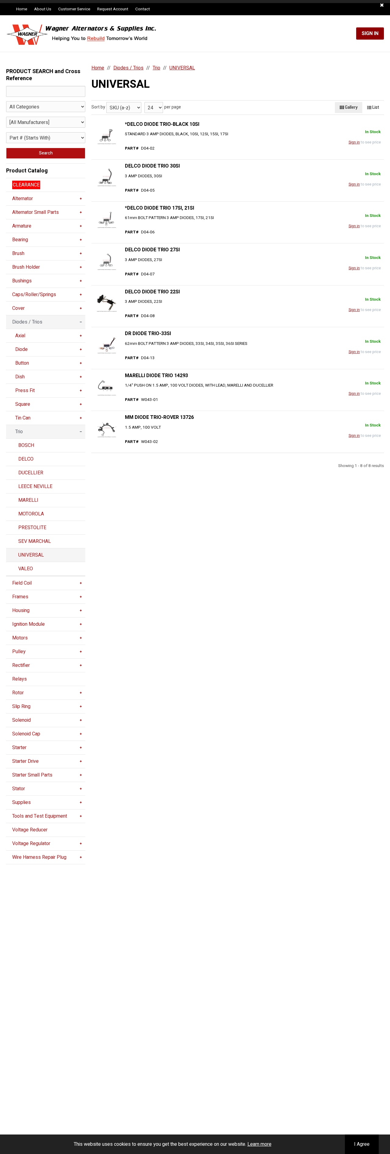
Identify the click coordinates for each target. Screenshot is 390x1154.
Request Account (112, 9)
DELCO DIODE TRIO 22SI (152, 291)
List (375, 107)
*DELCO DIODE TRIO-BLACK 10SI (162, 124)
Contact (142, 9)
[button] (382, 5)
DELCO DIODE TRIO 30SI (152, 166)
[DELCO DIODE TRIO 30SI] (106, 177)
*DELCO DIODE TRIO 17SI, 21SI (159, 208)
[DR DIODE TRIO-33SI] (106, 344)
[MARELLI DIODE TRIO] (106, 386)
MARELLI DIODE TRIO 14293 (156, 375)
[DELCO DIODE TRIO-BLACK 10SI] (106, 135)
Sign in (354, 142)
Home (21, 9)
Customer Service (74, 9)
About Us (42, 9)
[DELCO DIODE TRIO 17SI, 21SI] (106, 219)
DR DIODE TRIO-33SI (148, 333)
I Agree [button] (362, 1144)
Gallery (351, 107)
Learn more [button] (259, 1144)
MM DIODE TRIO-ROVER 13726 (159, 417)
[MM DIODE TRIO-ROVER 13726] (106, 428)
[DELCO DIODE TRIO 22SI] (106, 302)
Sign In (370, 33)
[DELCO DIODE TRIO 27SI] (106, 261)
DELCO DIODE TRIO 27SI (152, 249)
